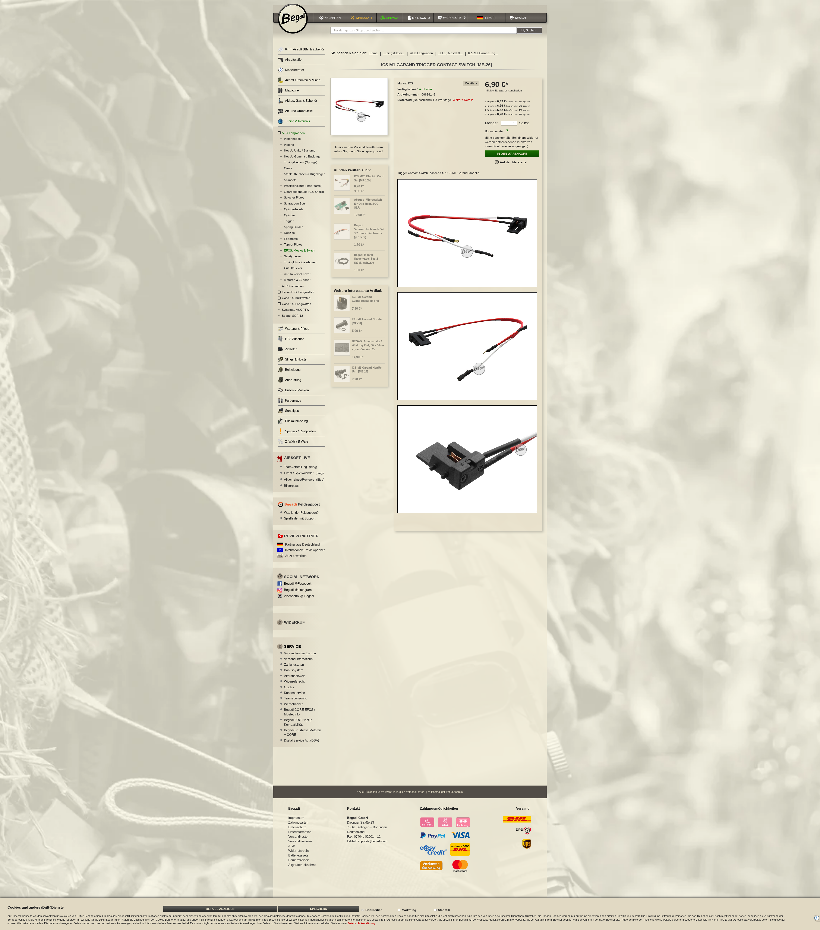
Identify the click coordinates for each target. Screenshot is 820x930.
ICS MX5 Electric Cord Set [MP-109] (369, 178)
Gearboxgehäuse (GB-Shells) (304, 191)
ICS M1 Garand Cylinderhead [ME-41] (366, 299)
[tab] (471, 84)
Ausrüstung (293, 380)
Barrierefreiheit (298, 860)
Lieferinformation (299, 832)
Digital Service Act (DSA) (301, 740)
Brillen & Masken (297, 390)
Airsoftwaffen (294, 59)
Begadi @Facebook (298, 583)
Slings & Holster (296, 359)
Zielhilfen (291, 349)
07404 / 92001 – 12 (367, 836)
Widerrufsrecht (294, 681)
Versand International (298, 659)
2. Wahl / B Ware (296, 441)
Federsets (291, 238)
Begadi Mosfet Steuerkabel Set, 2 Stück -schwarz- (366, 258)
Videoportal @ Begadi (299, 596)
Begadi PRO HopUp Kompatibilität (298, 722)
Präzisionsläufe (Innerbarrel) (303, 185)
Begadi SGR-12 (292, 315)
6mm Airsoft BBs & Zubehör (304, 49)
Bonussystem (293, 670)
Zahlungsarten (294, 664)
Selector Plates (294, 197)
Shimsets (290, 180)
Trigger (289, 221)
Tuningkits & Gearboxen (300, 262)
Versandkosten (513, 90)
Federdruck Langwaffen (298, 292)
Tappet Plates (293, 244)
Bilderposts (292, 485)
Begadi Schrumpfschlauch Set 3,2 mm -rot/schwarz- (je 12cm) (369, 231)
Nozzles (289, 232)
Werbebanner (293, 704)
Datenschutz (297, 827)
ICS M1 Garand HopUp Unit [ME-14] (367, 369)
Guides (289, 687)
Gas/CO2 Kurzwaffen (296, 298)
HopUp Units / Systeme (299, 150)
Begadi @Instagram (298, 590)
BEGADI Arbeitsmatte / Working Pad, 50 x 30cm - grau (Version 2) (368, 345)
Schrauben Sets (295, 203)
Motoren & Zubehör (297, 279)
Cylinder (289, 215)
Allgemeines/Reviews (304, 479)
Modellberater (294, 70)
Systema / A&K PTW (295, 309)
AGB (291, 846)
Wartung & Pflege (297, 328)
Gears (288, 168)
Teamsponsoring (295, 698)
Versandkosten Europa (300, 653)
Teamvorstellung (300, 467)
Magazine (292, 90)
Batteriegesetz (298, 855)
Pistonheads (292, 138)
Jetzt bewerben (295, 556)
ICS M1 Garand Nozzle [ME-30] (367, 321)
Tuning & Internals (297, 121)
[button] (486, 17)
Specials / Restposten (300, 431)
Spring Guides (293, 227)
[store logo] (293, 19)
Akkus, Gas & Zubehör (301, 100)
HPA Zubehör (294, 339)
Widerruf (294, 622)
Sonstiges (292, 410)
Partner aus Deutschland (302, 544)
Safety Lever (292, 256)
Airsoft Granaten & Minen (302, 80)
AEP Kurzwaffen (293, 286)
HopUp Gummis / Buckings (302, 156)
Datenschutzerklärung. (362, 923)
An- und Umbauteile (299, 111)
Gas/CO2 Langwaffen (296, 304)
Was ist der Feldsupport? (301, 512)
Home (373, 53)
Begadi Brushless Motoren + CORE (302, 732)
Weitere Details (463, 100)
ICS (410, 83)
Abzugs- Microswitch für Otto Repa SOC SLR (368, 203)
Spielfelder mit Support (299, 518)
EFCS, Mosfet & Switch (299, 250)
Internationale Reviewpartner (305, 550)
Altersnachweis (294, 676)
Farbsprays (293, 400)
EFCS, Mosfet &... (450, 53)
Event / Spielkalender (304, 473)
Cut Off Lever (293, 268)
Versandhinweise (300, 841)
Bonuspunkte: (494, 131)
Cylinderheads (293, 209)
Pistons (289, 144)
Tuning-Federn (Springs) (300, 162)
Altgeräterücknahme (302, 865)
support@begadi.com (373, 841)
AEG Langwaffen (421, 53)
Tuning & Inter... (393, 53)
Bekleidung (292, 369)
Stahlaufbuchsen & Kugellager (304, 174)
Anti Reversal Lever (297, 274)
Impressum (296, 818)
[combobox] (424, 30)
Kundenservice (294, 693)
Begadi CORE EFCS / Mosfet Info (299, 712)
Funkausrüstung (296, 421)
